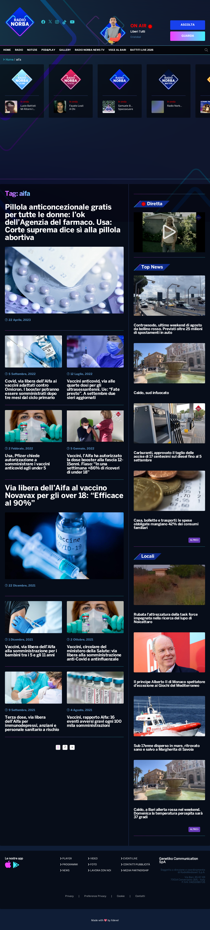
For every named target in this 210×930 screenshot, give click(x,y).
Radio (19, 50)
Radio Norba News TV (89, 50)
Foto (93, 864)
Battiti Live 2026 (141, 50)
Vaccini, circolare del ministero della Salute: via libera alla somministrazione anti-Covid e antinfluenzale (94, 653)
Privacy (69, 896)
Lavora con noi (100, 870)
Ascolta (188, 25)
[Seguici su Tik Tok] (64, 22)
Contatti (140, 896)
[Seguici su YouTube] (72, 22)
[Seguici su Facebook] (43, 22)
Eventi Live (130, 858)
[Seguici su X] (50, 22)
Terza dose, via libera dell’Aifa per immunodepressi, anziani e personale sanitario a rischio (32, 724)
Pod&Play (48, 50)
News (66, 870)
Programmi (70, 864)
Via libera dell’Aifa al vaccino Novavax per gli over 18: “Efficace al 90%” (64, 496)
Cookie (121, 896)
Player (67, 858)
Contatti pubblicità (136, 864)
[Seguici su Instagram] (57, 22)
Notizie (32, 50)
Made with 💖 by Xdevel (105, 920)
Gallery (65, 50)
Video (94, 858)
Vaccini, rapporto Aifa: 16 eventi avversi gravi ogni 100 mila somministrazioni (94, 722)
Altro (193, 540)
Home (7, 50)
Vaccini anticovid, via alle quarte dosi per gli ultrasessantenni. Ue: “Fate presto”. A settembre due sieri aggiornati (93, 389)
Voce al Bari (117, 50)
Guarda (187, 36)
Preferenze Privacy (95, 896)
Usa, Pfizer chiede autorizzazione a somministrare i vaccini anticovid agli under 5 (27, 462)
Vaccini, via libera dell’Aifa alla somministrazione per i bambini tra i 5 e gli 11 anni (31, 651)
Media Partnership (136, 870)
